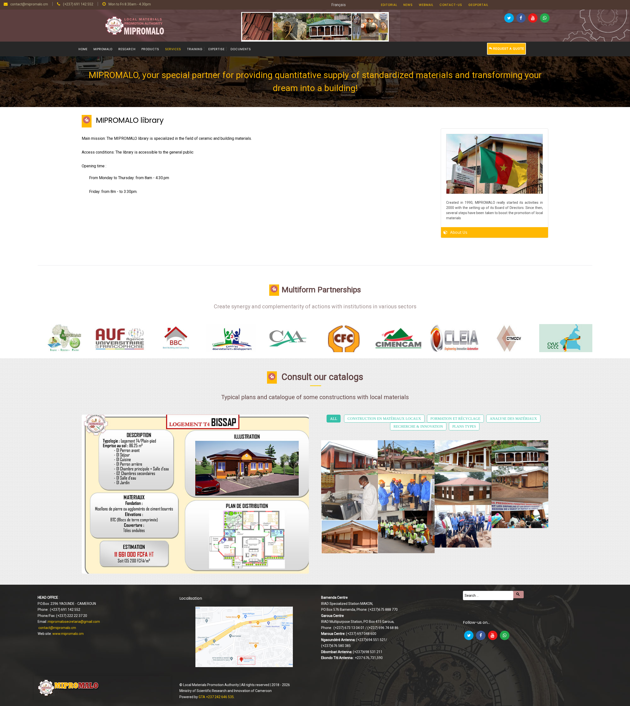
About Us (458, 232)
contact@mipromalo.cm (57, 628)
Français (338, 4)
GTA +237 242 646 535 (216, 697)
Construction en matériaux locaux (384, 419)
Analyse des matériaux (513, 419)
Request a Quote (508, 48)
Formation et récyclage (455, 419)
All (333, 419)
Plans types (464, 426)
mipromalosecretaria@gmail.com (74, 622)
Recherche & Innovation (418, 426)
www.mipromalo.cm (68, 634)
